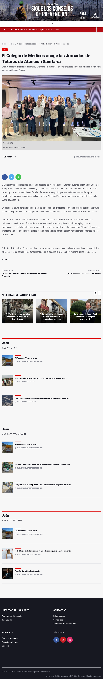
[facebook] (5, 177)
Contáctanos (58, 620)
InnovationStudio (43, 672)
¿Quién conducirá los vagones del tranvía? (84, 273)
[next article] (94, 29)
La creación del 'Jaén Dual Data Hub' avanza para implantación (85, 316)
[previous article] (99, 29)
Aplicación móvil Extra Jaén (12, 616)
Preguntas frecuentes (10, 638)
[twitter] (11, 177)
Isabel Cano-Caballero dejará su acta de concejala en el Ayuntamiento (43, 551)
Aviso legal (50, 676)
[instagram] (70, 640)
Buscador (5, 646)
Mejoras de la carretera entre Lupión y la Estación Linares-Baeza (40, 378)
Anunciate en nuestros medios (64, 624)
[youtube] (63, 640)
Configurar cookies (94, 676)
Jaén (10, 44)
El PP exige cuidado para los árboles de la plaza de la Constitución (18, 316)
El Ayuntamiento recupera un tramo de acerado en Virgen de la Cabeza (43, 485)
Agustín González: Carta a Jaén (27, 571)
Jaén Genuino (7, 620)
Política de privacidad (63, 676)
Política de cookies (79, 676)
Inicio (4, 44)
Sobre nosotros (59, 616)
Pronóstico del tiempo (10, 642)
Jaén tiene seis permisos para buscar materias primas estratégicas (42, 398)
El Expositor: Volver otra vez (26, 358)
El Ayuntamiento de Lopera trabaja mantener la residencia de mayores (36, 29)
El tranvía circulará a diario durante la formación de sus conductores (42, 465)
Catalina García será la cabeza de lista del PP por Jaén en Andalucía (24, 274)
